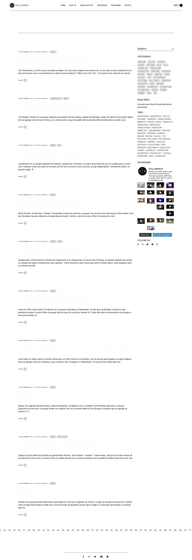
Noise (167, 74)
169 (180, 530)
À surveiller (160, 156)
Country (161, 62)
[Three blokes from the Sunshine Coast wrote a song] (170, 221)
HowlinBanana (155, 130)
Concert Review (164, 119)
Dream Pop (141, 121)
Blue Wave (141, 119)
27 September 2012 (25, 52)
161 (141, 530)
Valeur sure (142, 156)
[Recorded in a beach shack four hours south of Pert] (150, 228)
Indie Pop (166, 130)
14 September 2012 (25, 436)
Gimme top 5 (142, 130)
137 (24, 530)
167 (170, 530)
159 (131, 530)
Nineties (158, 74)
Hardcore (155, 71)
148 (78, 530)
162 (145, 530)
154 (107, 530)
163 (150, 530)
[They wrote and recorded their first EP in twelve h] (160, 220)
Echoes (141, 65)
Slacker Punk (165, 87)
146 (68, 530)
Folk (159, 65)
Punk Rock (141, 147)
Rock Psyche (165, 147)
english (151, 121)
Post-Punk (142, 80)
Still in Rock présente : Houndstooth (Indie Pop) (56, 154)
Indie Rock (141, 133)
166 (165, 530)
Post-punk (141, 138)
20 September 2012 (25, 241)
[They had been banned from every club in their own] (170, 213)
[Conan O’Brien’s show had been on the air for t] (150, 201)
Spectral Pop (155, 153)
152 (97, 530)
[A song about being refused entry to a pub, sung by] (150, 220)
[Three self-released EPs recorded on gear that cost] (170, 185)
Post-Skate (154, 80)
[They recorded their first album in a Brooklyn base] (141, 200)
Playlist (141, 77)
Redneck (160, 83)
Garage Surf (157, 127)
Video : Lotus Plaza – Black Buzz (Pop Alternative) (75, 349)
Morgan (140, 136)
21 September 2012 (25, 194)
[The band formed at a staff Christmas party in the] (160, 200)
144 (58, 530)
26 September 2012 (25, 98)
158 (126, 530)
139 (34, 530)
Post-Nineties (159, 77)
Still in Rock (41, 52)
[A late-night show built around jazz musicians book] (160, 207)
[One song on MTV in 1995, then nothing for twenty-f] (170, 193)
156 (116, 530)
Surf (60, 241)
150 (88, 530)
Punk (152, 83)
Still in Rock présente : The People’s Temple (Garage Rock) (74, 107)
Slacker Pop (152, 87)
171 (190, 530)
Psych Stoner (154, 144)
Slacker (141, 87)
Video (151, 156)
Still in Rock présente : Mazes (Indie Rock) (73, 396)
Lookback (161, 133)
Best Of (166, 116)
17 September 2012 (25, 387)
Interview (151, 133)
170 (185, 530)
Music (53, 52)
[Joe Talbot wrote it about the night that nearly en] (160, 192)
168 (175, 530)
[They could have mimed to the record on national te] (141, 221)
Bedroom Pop (156, 116)
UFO (155, 93)
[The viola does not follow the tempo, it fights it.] (150, 185)
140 (38, 530)
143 (53, 530)
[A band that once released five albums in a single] (150, 192)
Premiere (151, 141)
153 (102, 530)
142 (48, 530)
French (158, 121)
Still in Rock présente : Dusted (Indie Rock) (75, 492)
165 (160, 530)
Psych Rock (62, 437)
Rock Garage (152, 147)
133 (4, 530)
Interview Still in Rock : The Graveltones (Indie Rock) (61, 60)
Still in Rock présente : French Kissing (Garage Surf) (66, 250)
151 (93, 530)
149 (83, 530)
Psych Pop (161, 141)
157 (121, 530)
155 (111, 530)
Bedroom (142, 62)
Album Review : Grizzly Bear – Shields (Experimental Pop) (75, 203)
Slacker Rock (143, 90)
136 (19, 530)
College (151, 62)
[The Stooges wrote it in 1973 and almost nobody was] (141, 185)
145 (63, 530)
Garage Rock (56, 98)
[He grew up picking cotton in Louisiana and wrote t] (160, 185)
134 (9, 530)
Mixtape (141, 74)
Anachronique (143, 116)
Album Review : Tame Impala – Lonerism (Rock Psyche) (62, 445)
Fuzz (165, 65)
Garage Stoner (143, 127)
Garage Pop (143, 68)
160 (136, 530)
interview (166, 71)
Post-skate (152, 138)
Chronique (151, 119)
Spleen (154, 90)
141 (43, 530)
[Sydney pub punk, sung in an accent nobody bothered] (141, 192)
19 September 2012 (25, 291)
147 (73, 530)
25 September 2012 (25, 145)
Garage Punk (155, 68)
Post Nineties (164, 138)
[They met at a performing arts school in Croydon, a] (170, 200)
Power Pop (166, 80)
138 (29, 530)
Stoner (163, 90)
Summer (141, 93)
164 (155, 530)
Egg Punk (150, 65)
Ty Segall (167, 153)
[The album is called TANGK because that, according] (170, 207)
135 (14, 530)
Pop (59, 145)
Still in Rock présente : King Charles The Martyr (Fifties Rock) (75, 299)
